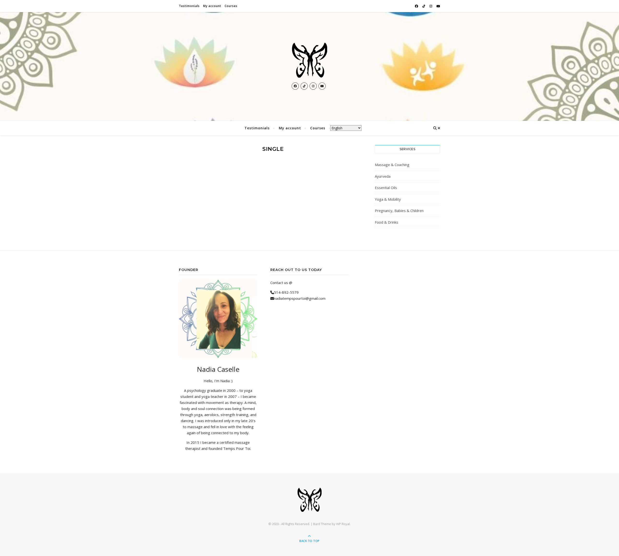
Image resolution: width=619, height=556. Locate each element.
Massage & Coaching (392, 164)
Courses (231, 6)
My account (212, 6)
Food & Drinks (386, 222)
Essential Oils (386, 187)
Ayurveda (383, 176)
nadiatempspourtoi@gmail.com (299, 298)
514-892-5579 (286, 292)
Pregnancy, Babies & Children (399, 210)
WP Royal (343, 524)
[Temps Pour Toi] (309, 60)
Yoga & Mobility (388, 199)
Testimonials (189, 6)
